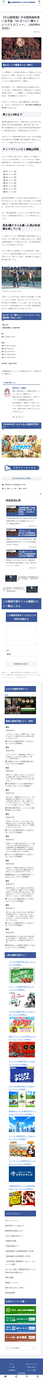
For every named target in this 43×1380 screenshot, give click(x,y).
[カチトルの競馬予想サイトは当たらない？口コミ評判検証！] (22, 1099)
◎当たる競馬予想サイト (14, 1236)
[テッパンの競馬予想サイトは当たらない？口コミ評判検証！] (22, 1149)
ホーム (11, 1364)
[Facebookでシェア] (16, 720)
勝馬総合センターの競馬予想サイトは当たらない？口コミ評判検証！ (22, 1112)
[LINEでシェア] (7, 726)
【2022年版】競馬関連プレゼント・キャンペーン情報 (20, 1262)
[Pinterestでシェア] (16, 726)
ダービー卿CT (13, 488)
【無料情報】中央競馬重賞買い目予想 (14, 484)
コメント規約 (31, 1370)
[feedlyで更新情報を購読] (19, 417)
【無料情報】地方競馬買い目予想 (17, 1256)
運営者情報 (21, 1373)
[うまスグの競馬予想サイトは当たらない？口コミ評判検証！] (22, 1024)
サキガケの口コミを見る (21, 478)
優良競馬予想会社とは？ (14, 1231)
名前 (7, 650)
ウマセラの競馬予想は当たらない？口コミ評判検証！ (22, 963)
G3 (5, 488)
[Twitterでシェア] (7, 720)
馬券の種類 (9, 1277)
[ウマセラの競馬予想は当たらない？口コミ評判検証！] (22, 975)
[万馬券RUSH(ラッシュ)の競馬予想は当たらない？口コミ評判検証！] (22, 1199)
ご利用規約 (11, 1370)
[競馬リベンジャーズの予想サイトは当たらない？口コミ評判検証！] (22, 1049)
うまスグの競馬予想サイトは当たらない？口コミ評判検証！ (22, 1013)
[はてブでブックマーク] (26, 720)
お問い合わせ (31, 1367)
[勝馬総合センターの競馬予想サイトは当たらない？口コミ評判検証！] (22, 1124)
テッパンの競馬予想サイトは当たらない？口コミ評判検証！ (22, 1137)
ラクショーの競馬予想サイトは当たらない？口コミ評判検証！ (22, 1063)
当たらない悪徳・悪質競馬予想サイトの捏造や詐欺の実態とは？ (20, 1271)
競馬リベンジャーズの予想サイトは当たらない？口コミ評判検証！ (22, 1038)
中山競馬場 (24, 488)
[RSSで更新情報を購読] (22, 417)
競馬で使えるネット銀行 (14, 1288)
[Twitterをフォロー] (16, 417)
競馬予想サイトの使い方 (14, 1226)
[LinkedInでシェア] (26, 726)
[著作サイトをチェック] (13, 417)
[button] (34, 1348)
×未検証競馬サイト (12, 1246)
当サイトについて (11, 1220)
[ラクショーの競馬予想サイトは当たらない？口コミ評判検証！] (22, 1074)
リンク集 (12, 1367)
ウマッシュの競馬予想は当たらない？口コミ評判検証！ (21, 988)
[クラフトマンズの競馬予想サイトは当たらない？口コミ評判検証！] (22, 1174)
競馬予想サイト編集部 (19, 388)
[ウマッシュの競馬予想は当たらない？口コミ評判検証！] (22, 1000)
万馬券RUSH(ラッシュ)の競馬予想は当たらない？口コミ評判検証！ (22, 1187)
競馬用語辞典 (10, 1293)
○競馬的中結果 (10, 1241)
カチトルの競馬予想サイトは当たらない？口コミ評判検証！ (22, 1088)
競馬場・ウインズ (11, 1283)
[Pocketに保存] (36, 720)
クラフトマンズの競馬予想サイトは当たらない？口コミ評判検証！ (22, 1162)
